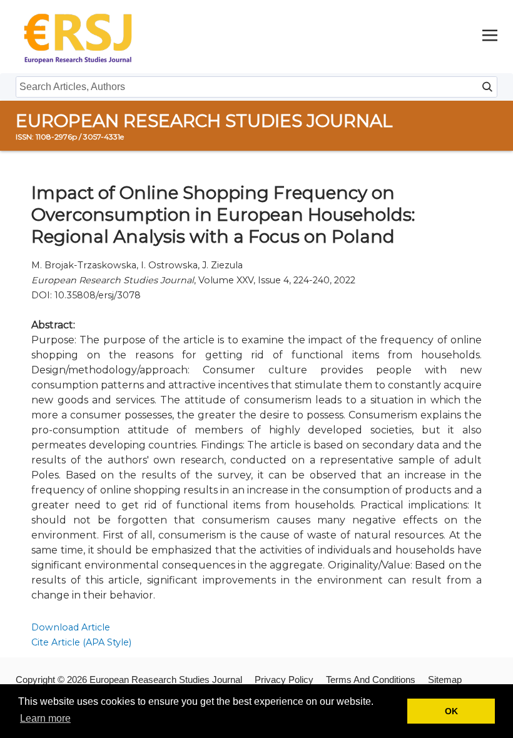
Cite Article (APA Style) (81, 642)
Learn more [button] (45, 718)
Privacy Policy (284, 679)
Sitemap (445, 679)
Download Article (70, 627)
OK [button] (451, 711)
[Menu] (489, 36)
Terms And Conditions (370, 679)
